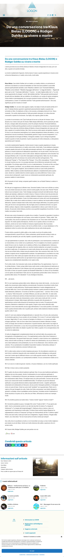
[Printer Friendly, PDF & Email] (10, 433)
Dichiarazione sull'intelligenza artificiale (33, 524)
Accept (32, 551)
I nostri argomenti (30, 533)
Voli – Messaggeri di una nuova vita (50, 504)
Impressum (41, 554)
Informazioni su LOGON (32, 520)
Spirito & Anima (33, 21)
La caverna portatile (13, 496)
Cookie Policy (23, 554)
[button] (61, 537)
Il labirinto (43, 485)
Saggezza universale (31, 529)
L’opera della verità (45, 496)
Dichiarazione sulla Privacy (32, 554)
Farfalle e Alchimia (13, 504)
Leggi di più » (11, 491)
